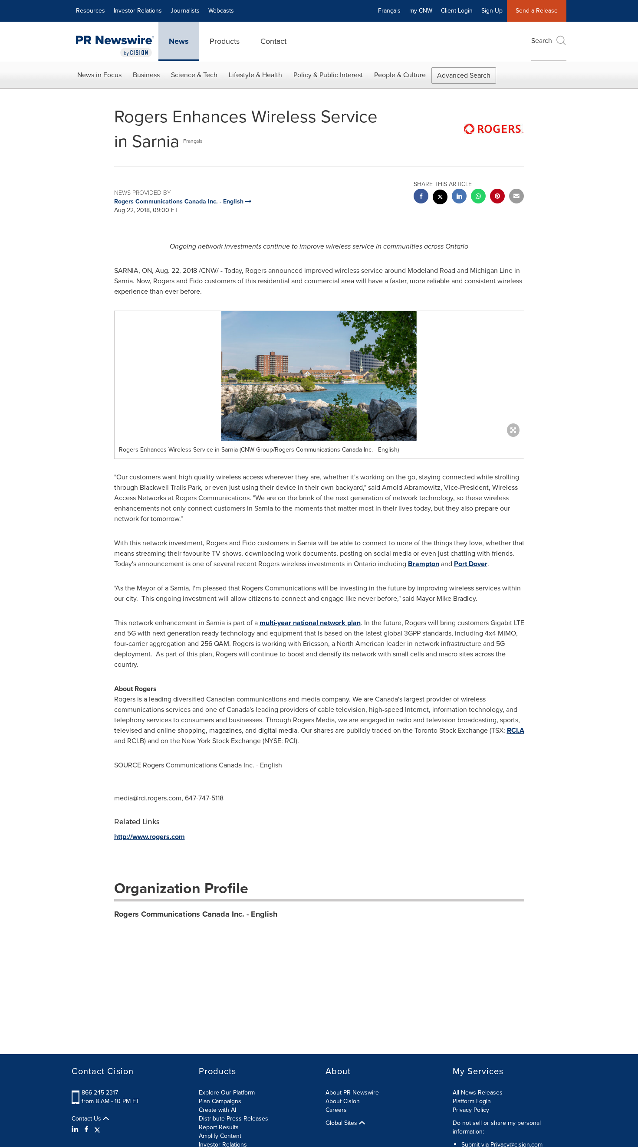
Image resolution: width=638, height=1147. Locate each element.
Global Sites (342, 1123)
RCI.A (515, 730)
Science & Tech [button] (194, 75)
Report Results (219, 1127)
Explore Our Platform (227, 1092)
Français (389, 10)
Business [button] (146, 75)
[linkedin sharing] (459, 197)
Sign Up (492, 10)
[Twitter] (97, 1129)
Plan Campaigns (220, 1101)
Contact (273, 41)
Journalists (185, 10)
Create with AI (217, 1109)
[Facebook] (86, 1129)
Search (541, 41)
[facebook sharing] (421, 197)
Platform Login (472, 1101)
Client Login (457, 10)
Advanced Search (463, 75)
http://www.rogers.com (149, 837)
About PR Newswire (352, 1092)
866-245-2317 (100, 1092)
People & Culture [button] (400, 75)
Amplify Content (220, 1135)
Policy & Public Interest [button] (328, 75)
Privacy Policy (471, 1109)
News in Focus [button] (99, 75)
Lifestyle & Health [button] (255, 75)
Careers (336, 1109)
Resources (90, 10)
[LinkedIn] (76, 1129)
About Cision (343, 1101)
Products (225, 41)
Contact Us (87, 1118)
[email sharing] (516, 197)
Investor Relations (138, 10)
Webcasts (221, 10)
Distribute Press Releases (233, 1118)
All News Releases (478, 1092)
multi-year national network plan (310, 623)
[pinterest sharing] (497, 197)
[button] (319, 376)
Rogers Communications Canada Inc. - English (195, 914)
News (179, 41)
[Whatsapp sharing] (478, 197)
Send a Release (537, 10)
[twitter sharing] (440, 198)
